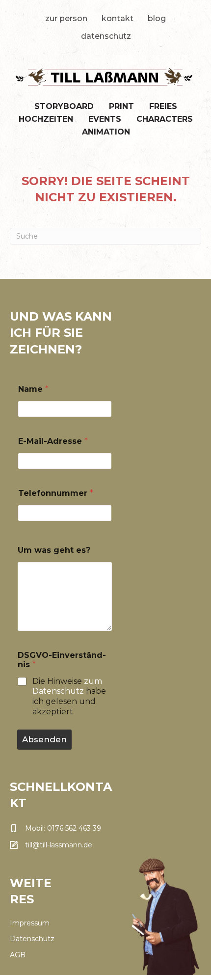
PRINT (121, 106)
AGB (18, 954)
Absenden (44, 739)
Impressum (30, 923)
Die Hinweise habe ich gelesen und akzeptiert (69, 696)
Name (33, 389)
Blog (157, 18)
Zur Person (66, 18)
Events (104, 119)
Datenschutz (106, 36)
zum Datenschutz (67, 686)
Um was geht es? (54, 550)
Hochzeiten (46, 119)
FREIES (163, 106)
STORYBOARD (64, 106)
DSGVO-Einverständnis (62, 659)
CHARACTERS (164, 119)
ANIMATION (106, 131)
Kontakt (117, 18)
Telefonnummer (55, 493)
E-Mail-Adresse (53, 441)
